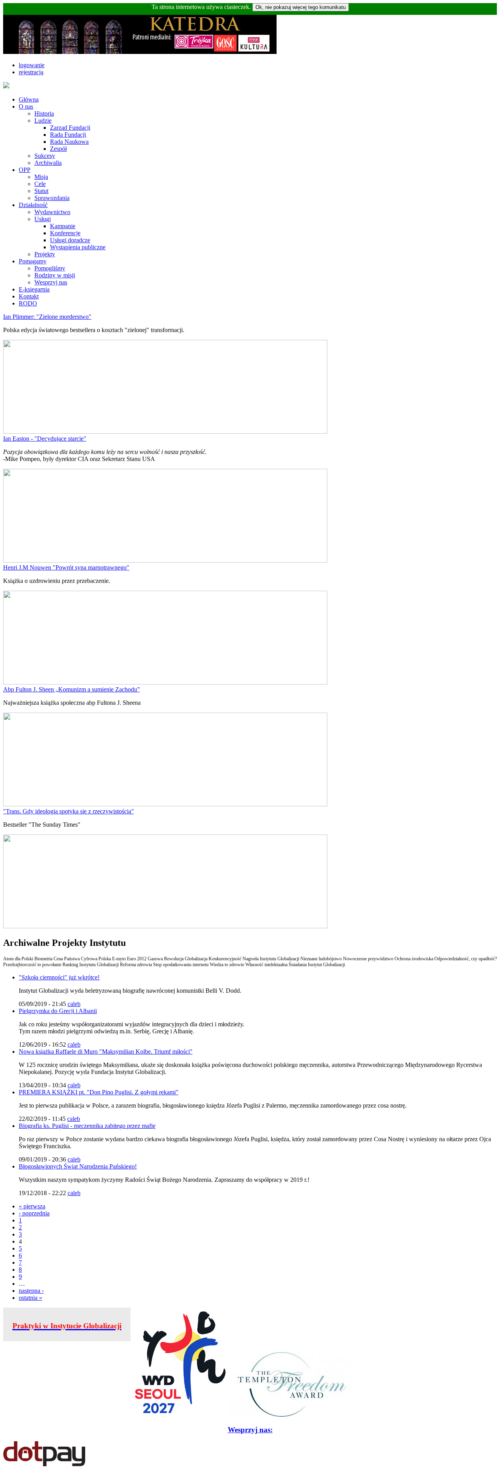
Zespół (58, 148)
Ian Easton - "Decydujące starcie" (44, 438)
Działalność (33, 205)
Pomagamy (32, 261)
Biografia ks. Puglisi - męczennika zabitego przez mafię (87, 1125)
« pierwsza (32, 1206)
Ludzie (43, 120)
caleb (74, 1004)
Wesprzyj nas (50, 282)
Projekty (44, 254)
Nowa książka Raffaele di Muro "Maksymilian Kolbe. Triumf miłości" (106, 1051)
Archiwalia (48, 162)
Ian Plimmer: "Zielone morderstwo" (47, 316)
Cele (40, 183)
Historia (44, 113)
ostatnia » (30, 1297)
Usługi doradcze (70, 240)
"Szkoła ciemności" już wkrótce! (59, 977)
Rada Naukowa (69, 141)
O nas (26, 106)
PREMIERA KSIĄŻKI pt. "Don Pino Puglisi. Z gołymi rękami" (99, 1092)
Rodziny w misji (54, 275)
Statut (41, 191)
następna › (31, 1290)
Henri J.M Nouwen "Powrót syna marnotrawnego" (66, 567)
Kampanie (62, 226)
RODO (28, 303)
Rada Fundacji (68, 134)
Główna (29, 99)
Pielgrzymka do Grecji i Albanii (58, 1011)
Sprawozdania (52, 198)
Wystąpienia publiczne (77, 247)
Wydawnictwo (52, 212)
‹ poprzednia (34, 1213)
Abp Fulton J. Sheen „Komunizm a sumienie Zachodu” (71, 689)
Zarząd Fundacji (70, 127)
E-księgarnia (34, 289)
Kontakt (29, 296)
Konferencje (65, 233)
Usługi (42, 219)
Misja (41, 176)
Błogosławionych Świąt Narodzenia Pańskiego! (78, 1166)
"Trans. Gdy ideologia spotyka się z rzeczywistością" (68, 811)
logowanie (32, 65)
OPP (24, 169)
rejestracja (31, 72)
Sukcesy (44, 155)
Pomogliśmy (49, 268)
